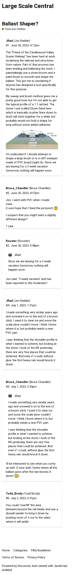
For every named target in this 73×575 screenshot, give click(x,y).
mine (9, 204)
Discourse (24, 566)
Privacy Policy (36, 557)
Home (6, 550)
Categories (20, 550)
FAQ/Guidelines (41, 550)
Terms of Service (13, 557)
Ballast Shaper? (20, 24)
